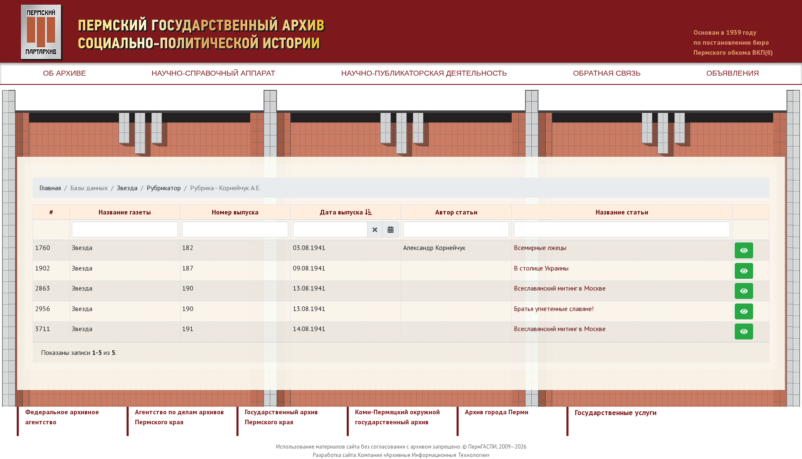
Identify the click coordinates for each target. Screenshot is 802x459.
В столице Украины (541, 268)
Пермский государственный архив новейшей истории (177, 33)
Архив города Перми (496, 412)
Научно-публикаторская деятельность (424, 73)
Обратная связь (607, 73)
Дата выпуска (341, 212)
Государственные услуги (616, 412)
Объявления (732, 73)
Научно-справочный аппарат (213, 73)
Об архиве (64, 73)
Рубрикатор (164, 188)
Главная (50, 188)
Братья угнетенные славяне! (554, 308)
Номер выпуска (235, 212)
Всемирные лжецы (540, 247)
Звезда (127, 188)
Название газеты (125, 212)
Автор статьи (456, 212)
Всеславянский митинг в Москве (560, 288)
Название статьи (622, 212)
